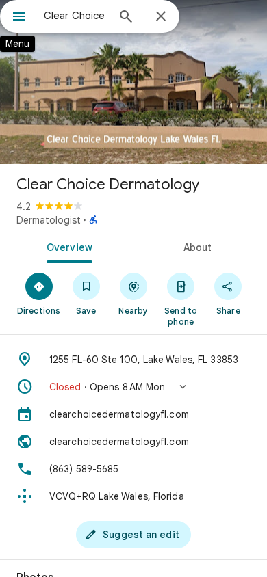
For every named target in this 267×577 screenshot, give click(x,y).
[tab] (67, 246)
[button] (133, 387)
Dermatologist (48, 220)
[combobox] (75, 16)
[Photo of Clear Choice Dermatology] (133, 82)
